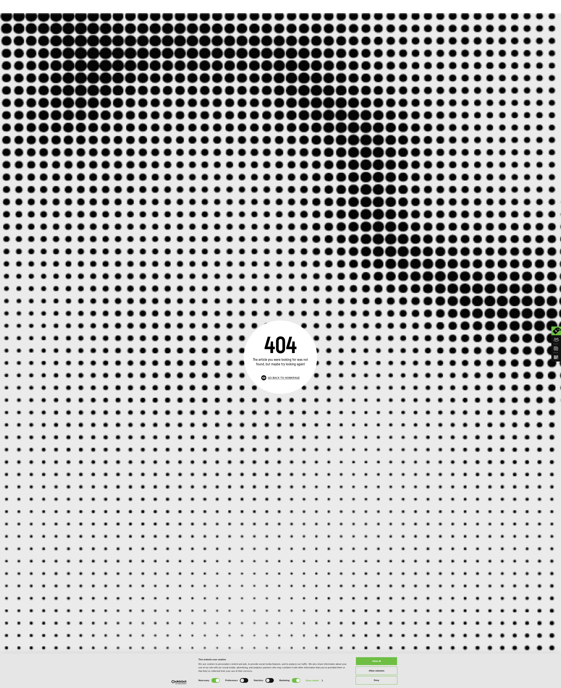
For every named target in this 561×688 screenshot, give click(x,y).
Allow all (376, 661)
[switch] (244, 680)
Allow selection (376, 670)
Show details (312, 680)
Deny (376, 680)
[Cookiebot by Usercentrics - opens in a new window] (179, 682)
